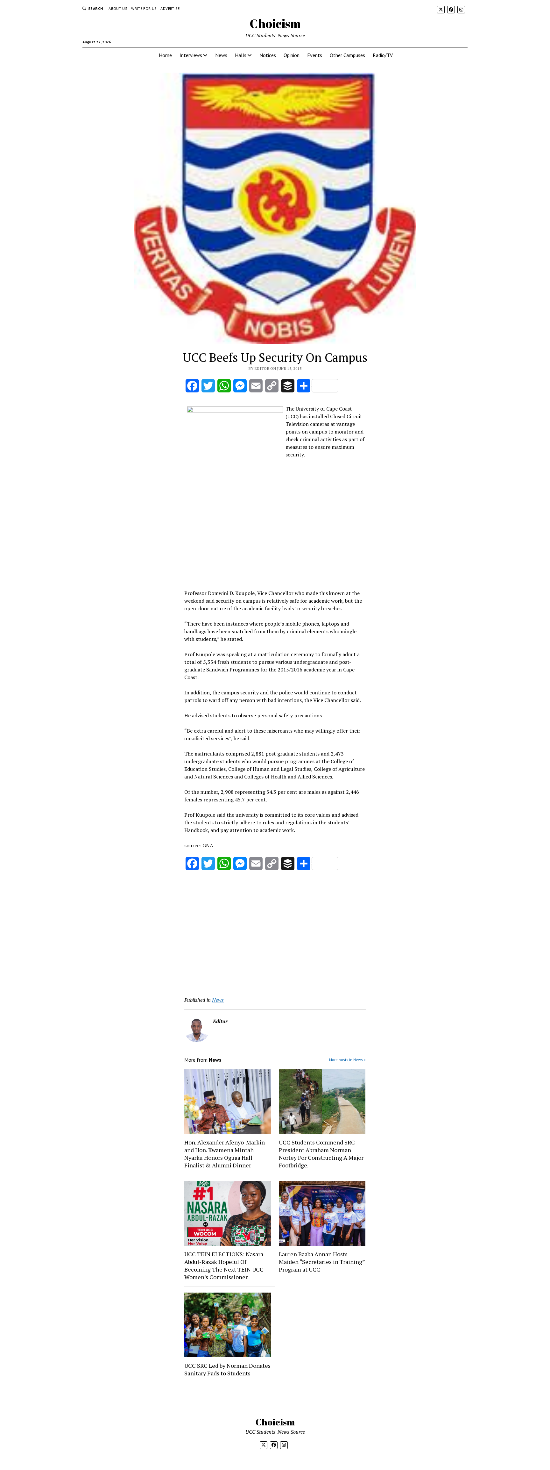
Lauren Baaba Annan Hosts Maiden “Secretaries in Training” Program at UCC (322, 1261)
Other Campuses (347, 55)
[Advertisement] (275, 540)
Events (314, 55)
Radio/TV (383, 55)
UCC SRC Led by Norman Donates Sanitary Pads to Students (227, 1369)
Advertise (170, 8)
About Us (118, 8)
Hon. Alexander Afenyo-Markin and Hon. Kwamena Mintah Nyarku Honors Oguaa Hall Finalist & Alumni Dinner (224, 1153)
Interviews (191, 55)
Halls (240, 55)
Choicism (275, 23)
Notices (267, 55)
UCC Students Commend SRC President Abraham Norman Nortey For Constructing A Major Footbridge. (321, 1153)
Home (165, 55)
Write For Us (144, 8)
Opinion (292, 55)
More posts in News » (347, 1059)
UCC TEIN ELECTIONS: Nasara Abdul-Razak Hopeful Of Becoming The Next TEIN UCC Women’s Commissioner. (224, 1265)
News (221, 55)
